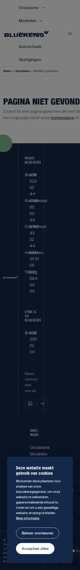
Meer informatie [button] (27, 518)
